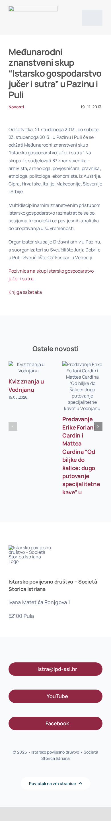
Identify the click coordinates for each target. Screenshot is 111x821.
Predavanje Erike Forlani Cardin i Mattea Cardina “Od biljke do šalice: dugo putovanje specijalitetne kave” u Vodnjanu (81, 459)
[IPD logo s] (33, 8)
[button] (13, 426)
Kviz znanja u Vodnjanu (26, 385)
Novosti (16, 106)
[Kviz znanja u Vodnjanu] (29, 367)
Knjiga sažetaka (25, 292)
